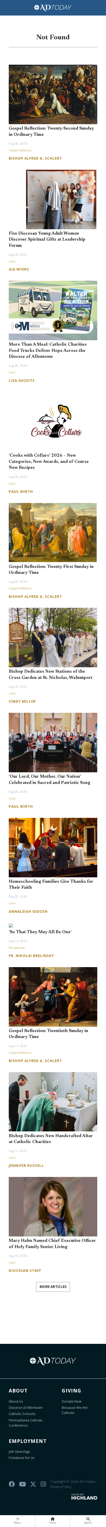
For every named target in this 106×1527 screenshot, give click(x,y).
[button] (17, 1521)
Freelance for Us (22, 1457)
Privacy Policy (60, 1486)
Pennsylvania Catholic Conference (26, 1423)
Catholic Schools (22, 1413)
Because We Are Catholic (75, 1410)
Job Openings (19, 1451)
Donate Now (72, 1401)
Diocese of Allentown (26, 1407)
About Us (16, 1401)
